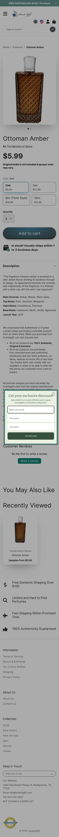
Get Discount (31, 436)
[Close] (53, 394)
